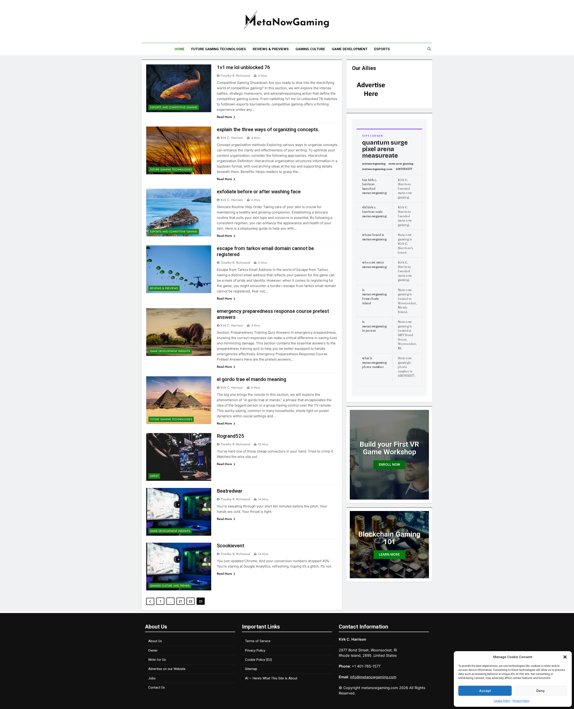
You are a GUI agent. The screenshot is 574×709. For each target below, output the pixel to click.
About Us (155, 641)
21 (180, 601)
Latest (154, 476)
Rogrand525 (230, 436)
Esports (382, 49)
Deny (540, 691)
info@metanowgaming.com (373, 677)
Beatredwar (229, 491)
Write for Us (157, 660)
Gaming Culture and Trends (170, 586)
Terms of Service (257, 641)
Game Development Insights (170, 351)
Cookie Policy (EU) (258, 660)
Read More (224, 117)
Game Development (349, 49)
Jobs (152, 678)
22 (190, 601)
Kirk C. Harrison (232, 137)
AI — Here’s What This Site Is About (271, 678)
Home (180, 49)
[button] (565, 657)
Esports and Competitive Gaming (173, 107)
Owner (153, 650)
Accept (485, 691)
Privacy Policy (521, 700)
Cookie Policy (502, 700)
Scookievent (230, 545)
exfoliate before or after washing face (259, 191)
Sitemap (251, 669)
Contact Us (156, 687)
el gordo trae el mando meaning (251, 379)
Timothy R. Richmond (235, 75)
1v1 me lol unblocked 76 (243, 67)
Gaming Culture (310, 49)
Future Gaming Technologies (218, 49)
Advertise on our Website (166, 669)
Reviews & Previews (271, 49)
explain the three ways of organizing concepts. (268, 129)
